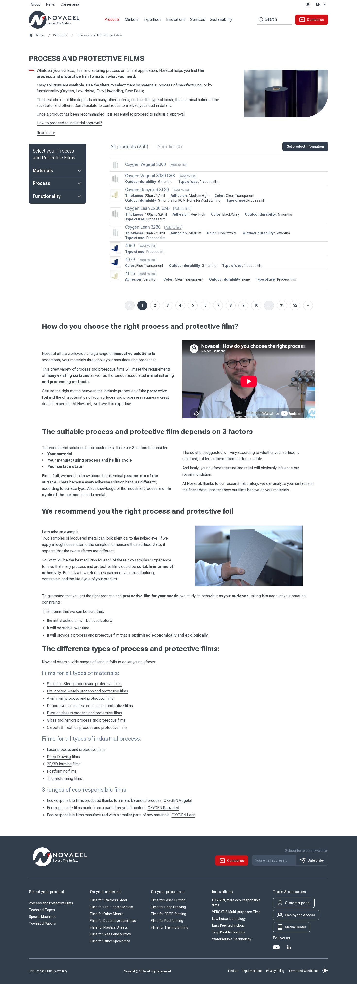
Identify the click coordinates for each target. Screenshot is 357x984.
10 (256, 305)
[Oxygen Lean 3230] (115, 232)
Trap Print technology (228, 932)
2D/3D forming (59, 764)
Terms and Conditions (303, 971)
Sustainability (221, 19)
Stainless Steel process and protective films (84, 684)
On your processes (167, 891)
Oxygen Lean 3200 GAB (147, 208)
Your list (170, 146)
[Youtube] (276, 947)
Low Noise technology (229, 919)
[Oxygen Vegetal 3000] (115, 164)
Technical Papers (42, 923)
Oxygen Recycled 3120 (147, 189)
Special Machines (42, 917)
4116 (130, 273)
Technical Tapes (42, 910)
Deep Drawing (59, 756)
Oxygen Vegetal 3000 (145, 164)
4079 (130, 259)
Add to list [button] (178, 165)
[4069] (115, 248)
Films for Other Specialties (110, 941)
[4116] (115, 276)
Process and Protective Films (51, 903)
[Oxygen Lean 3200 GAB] (115, 213)
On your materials (105, 891)
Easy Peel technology (228, 925)
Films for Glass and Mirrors (110, 934)
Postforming (57, 771)
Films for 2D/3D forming (168, 914)
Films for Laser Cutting (168, 900)
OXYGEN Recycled (163, 807)
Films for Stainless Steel (108, 900)
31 (282, 305)
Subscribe (316, 860)
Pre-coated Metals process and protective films (87, 691)
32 (295, 305)
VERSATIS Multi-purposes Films (236, 912)
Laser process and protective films (76, 749)
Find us (233, 971)
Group (35, 4)
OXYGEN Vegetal (178, 800)
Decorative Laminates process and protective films (90, 705)
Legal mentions (252, 971)
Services (197, 19)
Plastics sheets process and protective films (84, 713)
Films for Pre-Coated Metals (111, 907)
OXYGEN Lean (183, 815)
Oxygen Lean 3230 (143, 227)
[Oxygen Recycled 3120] (115, 194)
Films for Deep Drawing (168, 907)
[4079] (115, 262)
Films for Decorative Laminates (113, 921)
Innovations (175, 19)
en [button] (318, 4)
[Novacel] (54, 20)
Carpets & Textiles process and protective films (87, 727)
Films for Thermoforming (169, 927)
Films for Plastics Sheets (109, 927)
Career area (70, 4)
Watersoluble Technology (231, 939)
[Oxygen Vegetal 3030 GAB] (115, 178)
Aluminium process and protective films (80, 698)
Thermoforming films (64, 778)
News (50, 4)
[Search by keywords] (260, 20)
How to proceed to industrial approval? (69, 123)
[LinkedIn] (289, 947)
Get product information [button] (305, 146)
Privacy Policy (275, 971)
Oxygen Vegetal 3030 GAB (150, 175)
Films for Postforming (167, 921)
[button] (308, 4)
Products (112, 19)
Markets (131, 19)
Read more (46, 132)
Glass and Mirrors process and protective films (86, 720)
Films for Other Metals (107, 914)
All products (129, 146)
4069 (130, 245)
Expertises (152, 19)
